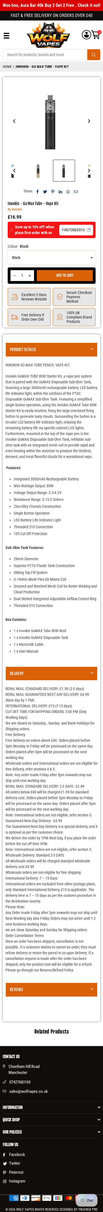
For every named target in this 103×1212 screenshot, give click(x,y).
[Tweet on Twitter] (45, 191)
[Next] (89, 121)
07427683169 (19, 1082)
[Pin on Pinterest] (53, 191)
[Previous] (14, 121)
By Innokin (15, 209)
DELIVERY (16, 673)
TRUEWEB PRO (88, 1209)
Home (7, 67)
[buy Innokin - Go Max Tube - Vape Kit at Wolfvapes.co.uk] (38, 171)
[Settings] (86, 35)
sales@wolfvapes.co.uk (28, 1091)
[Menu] (6, 37)
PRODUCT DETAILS (23, 349)
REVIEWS (16, 989)
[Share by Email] (76, 191)
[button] (95, 35)
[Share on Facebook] (37, 191)
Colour (18, 246)
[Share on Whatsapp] (68, 191)
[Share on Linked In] (61, 191)
